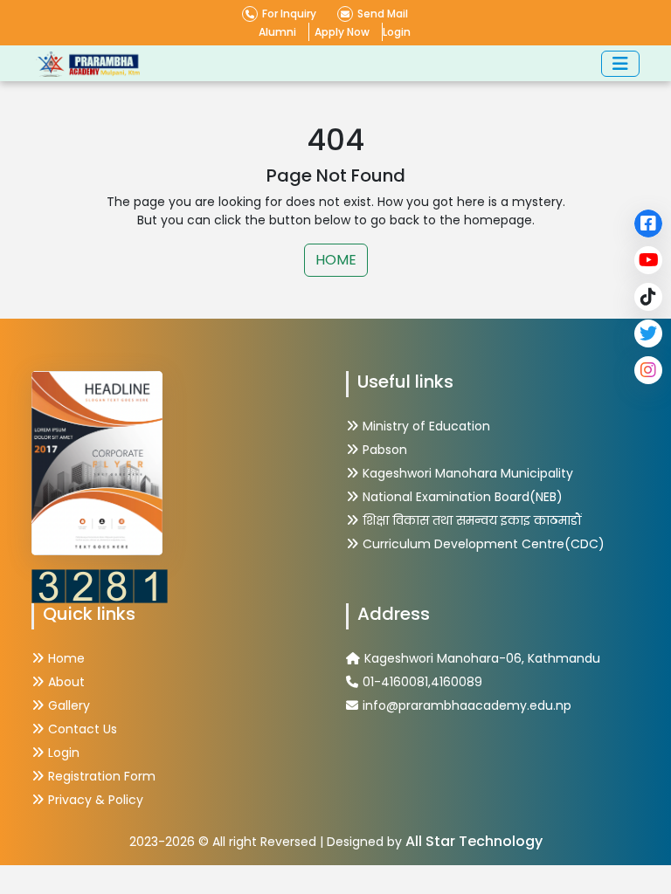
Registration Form (102, 776)
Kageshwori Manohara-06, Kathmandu (482, 658)
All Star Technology (474, 841)
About (66, 682)
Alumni (277, 31)
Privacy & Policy (95, 799)
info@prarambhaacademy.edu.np (467, 705)
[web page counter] (99, 585)
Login (397, 31)
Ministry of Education (426, 426)
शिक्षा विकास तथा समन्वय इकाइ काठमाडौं (472, 520)
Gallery (69, 705)
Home (66, 658)
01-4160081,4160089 (422, 682)
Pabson (385, 449)
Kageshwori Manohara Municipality (468, 473)
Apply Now (342, 31)
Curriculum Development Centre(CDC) (484, 544)
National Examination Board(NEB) (463, 496)
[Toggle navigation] (620, 64)
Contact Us (82, 729)
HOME (335, 260)
